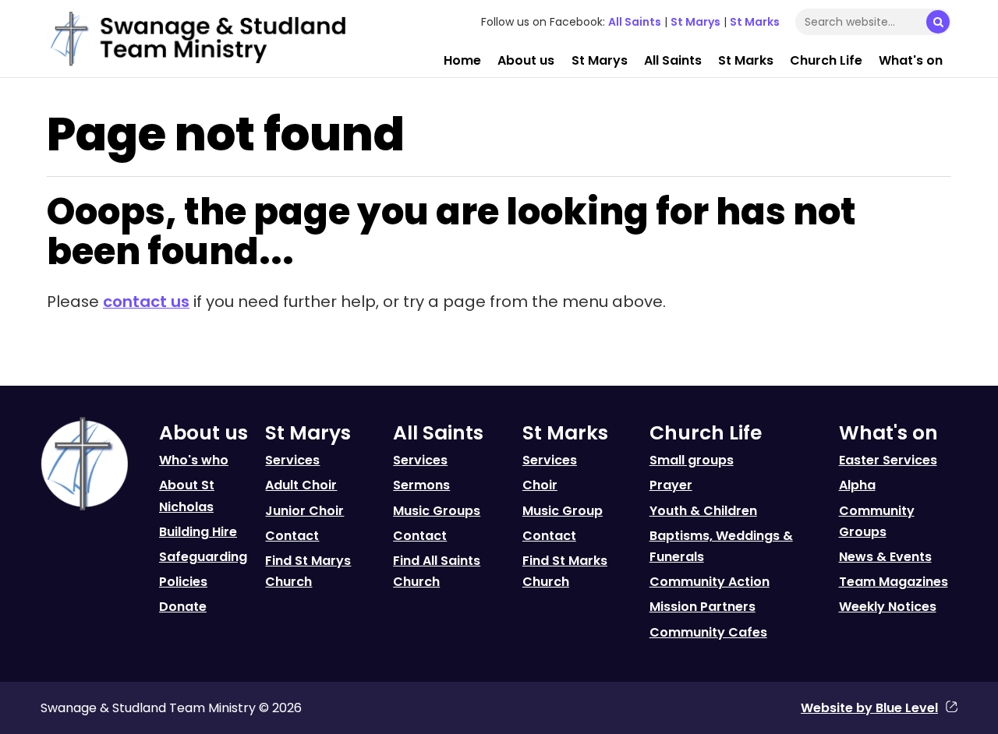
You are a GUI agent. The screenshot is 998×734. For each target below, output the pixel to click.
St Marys (695, 22)
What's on (911, 60)
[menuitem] (463, 60)
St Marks (755, 22)
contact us (146, 301)
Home (462, 60)
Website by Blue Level (869, 708)
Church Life (826, 60)
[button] (938, 22)
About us (525, 60)
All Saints (634, 22)
